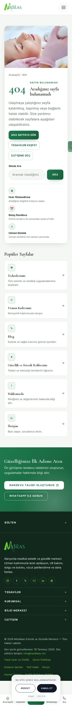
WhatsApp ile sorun (26, 495)
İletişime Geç (20, 155)
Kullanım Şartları (13, 667)
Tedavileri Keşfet (24, 145)
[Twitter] (25, 580)
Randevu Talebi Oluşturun (32, 485)
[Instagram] (7, 580)
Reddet (25, 688)
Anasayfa (14, 74)
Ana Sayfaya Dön (23, 135)
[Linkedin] (43, 580)
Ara (55, 174)
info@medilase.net (34, 653)
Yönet (31, 696)
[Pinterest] (51, 580)
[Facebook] (16, 580)
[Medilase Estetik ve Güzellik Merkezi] (13, 7)
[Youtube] (34, 580)
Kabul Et (46, 688)
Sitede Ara (15, 165)
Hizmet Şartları (13, 674)
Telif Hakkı (32, 667)
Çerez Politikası (42, 659)
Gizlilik (41, 696)
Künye (46, 667)
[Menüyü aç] (63, 7)
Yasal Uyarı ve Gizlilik (16, 659)
